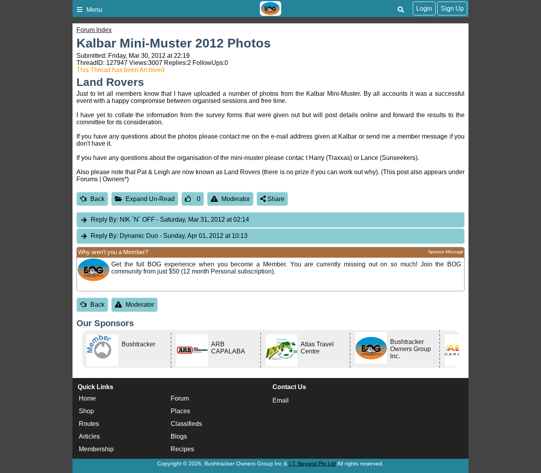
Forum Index (94, 30)
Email (280, 400)
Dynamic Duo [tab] (169, 235)
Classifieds (186, 423)
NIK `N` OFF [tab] (170, 219)
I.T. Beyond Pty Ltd (312, 463)
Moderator (235, 199)
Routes (89, 423)
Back (97, 199)
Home (87, 398)
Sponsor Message (445, 251)
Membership (96, 449)
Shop (86, 411)
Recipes (182, 449)
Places (180, 411)
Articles (89, 436)
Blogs (179, 436)
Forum (180, 398)
